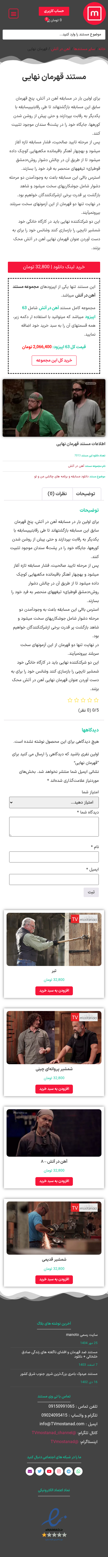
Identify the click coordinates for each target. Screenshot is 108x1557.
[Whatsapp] (78, 1471)
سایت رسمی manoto (82, 1335)
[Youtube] (49, 1471)
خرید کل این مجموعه (54, 360)
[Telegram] (68, 1471)
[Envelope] (30, 1471)
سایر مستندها (84, 49)
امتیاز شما (90, 792)
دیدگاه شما (88, 812)
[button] (13, 13)
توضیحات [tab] (85, 494)
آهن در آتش (60, 49)
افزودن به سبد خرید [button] (54, 990)
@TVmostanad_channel (54, 1433)
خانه (102, 49)
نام (95, 847)
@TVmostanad (65, 1442)
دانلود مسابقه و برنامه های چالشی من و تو (61, 476)
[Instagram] (59, 1471)
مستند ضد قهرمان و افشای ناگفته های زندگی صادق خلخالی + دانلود (60, 1354)
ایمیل (92, 869)
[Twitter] (39, 1471)
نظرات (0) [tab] (57, 494)
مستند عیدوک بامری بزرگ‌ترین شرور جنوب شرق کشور (59, 1374)
